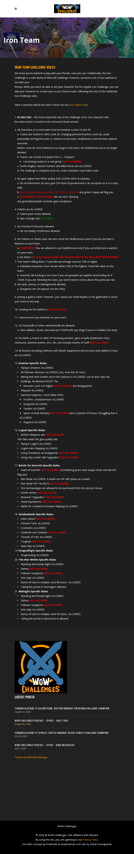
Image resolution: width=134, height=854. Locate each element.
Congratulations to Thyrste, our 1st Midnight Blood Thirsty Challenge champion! (61, 732)
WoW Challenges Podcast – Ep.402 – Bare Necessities (45, 745)
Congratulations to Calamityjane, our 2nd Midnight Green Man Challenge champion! (62, 708)
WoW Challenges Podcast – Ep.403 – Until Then (41, 720)
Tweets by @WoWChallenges (31, 757)
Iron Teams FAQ (78, 104)
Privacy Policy (90, 839)
